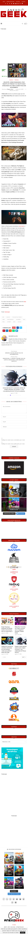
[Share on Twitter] (20, 328)
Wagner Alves (10, 89)
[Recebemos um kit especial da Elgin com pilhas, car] (9, 883)
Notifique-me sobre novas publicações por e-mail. (13, 443)
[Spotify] (23, 899)
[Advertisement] (14, 44)
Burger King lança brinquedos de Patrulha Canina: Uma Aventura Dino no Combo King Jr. (7, 629)
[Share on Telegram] (16, 331)
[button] (2, 382)
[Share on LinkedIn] (7, 331)
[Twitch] (20, 3)
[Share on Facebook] (18, 328)
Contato (23, 1)
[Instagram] (9, 3)
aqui (25, 301)
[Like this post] (14, 328)
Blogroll (18, 1)
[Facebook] (5, 3)
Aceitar (22, 932)
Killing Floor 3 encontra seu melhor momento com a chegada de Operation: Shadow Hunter (20, 629)
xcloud (19, 321)
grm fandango (10, 319)
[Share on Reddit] (10, 331)
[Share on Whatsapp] (13, 331)
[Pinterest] (11, 3)
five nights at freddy (17, 317)
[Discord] (22, 3)
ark (3, 317)
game (3, 319)
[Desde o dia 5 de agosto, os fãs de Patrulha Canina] (19, 858)
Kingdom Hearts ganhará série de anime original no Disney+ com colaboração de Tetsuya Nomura (14, 389)
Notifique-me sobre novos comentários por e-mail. (13, 440)
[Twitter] (7, 3)
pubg (3, 321)
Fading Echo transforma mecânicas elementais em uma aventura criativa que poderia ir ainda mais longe (7, 649)
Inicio (4, 1)
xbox (14, 321)
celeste (8, 317)
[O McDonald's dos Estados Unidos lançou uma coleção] (9, 870)
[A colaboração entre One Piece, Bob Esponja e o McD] (19, 870)
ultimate (9, 321)
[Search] (22, 24)
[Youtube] (13, 3)
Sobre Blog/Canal (11, 1)
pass (24, 319)
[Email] (15, 3)
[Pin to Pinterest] (4, 331)
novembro (18, 319)
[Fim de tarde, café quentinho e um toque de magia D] (9, 858)
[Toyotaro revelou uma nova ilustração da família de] (19, 883)
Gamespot (7, 311)
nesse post (21, 226)
